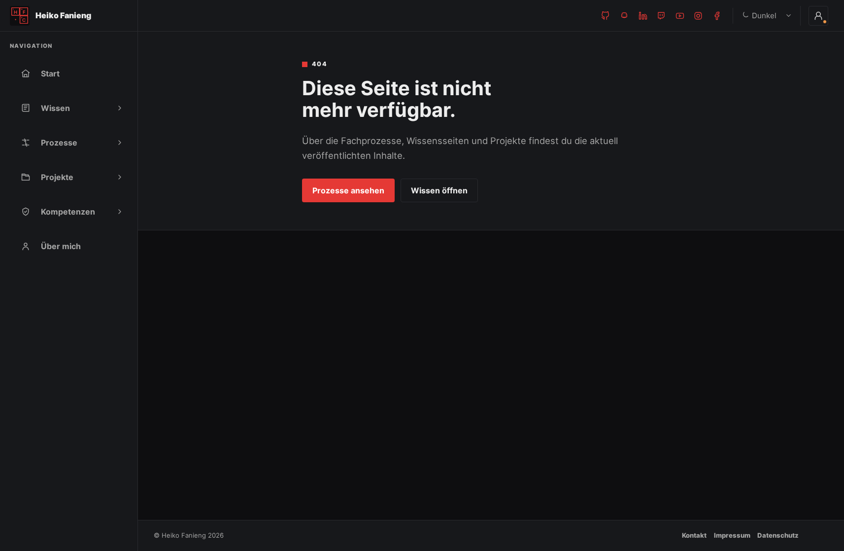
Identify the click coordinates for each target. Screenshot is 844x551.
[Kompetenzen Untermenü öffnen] (120, 212)
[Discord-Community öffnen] (624, 16)
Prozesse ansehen (348, 190)
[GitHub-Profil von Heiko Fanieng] (605, 16)
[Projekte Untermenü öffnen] (120, 177)
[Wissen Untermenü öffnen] (120, 108)
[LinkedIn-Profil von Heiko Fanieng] (643, 16)
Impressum (732, 535)
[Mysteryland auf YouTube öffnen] (680, 16)
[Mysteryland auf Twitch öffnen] (661, 16)
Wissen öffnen (439, 190)
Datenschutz (778, 535)
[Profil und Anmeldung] (818, 16)
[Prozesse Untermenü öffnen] (120, 142)
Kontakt (694, 535)
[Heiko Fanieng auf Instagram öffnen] (698, 16)
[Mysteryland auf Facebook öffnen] (717, 16)
